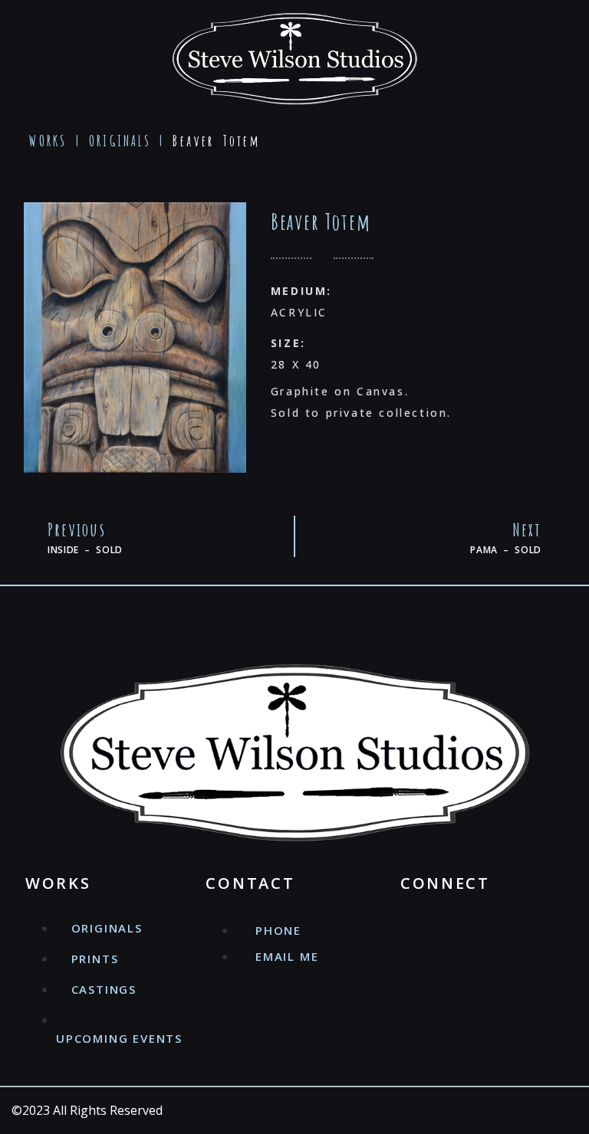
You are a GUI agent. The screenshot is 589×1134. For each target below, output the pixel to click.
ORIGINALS (120, 141)
